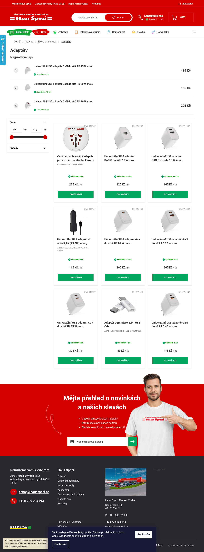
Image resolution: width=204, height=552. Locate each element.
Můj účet (62, 526)
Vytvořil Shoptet (175, 545)
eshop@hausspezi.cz (34, 492)
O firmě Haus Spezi (21, 3)
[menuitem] (19, 32)
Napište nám (64, 499)
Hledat (120, 17)
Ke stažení (63, 490)
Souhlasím (144, 534)
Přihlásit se (132, 441)
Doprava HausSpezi (78, 3)
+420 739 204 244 (31, 501)
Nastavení (60, 544)
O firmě (61, 476)
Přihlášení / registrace (69, 521)
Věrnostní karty (66, 485)
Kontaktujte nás (153, 15)
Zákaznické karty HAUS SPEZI (50, 3)
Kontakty (96, 3)
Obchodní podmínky (68, 480)
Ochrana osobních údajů (71, 494)
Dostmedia (189, 545)
